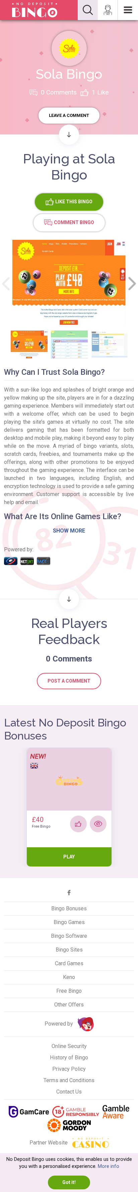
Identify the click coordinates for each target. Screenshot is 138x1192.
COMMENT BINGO (74, 222)
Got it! (69, 1182)
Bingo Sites (69, 949)
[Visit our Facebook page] (69, 892)
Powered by (59, 1024)
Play (69, 856)
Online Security (69, 1046)
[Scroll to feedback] (69, 599)
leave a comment (69, 115)
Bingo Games (69, 922)
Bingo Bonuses (69, 908)
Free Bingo (69, 991)
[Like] (78, 824)
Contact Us (69, 1092)
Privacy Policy (69, 1069)
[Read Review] (98, 824)
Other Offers (69, 1004)
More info (108, 1166)
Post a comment (69, 681)
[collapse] (88, 10)
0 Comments (58, 92)
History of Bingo (69, 1057)
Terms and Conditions (69, 1080)
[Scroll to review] (69, 135)
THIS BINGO (73, 201)
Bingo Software (69, 936)
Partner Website (49, 1142)
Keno (69, 977)
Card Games (69, 963)
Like (100, 92)
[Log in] (108, 10)
